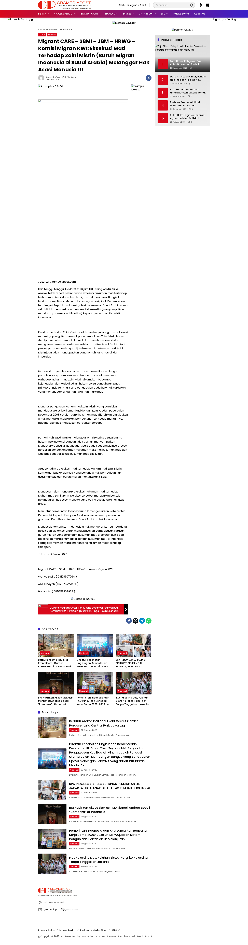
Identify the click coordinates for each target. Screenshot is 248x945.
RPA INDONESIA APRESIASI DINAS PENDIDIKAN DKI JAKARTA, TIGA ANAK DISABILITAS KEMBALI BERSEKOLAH (131, 663)
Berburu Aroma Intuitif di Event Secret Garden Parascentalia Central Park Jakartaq (54, 663)
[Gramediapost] (64, 5)
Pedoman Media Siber (93, 930)
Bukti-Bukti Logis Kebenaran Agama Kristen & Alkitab (187, 117)
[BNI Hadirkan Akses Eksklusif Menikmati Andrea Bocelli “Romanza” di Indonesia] (56, 683)
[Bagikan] (148, 78)
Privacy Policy (46, 930)
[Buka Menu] (208, 5)
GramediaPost (53, 77)
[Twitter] (135, 621)
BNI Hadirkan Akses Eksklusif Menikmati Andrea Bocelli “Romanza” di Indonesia (55, 701)
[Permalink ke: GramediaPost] (42, 78)
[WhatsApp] (148, 621)
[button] (191, 5)
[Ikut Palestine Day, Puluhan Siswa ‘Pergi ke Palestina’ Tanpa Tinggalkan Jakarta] (133, 683)
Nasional (52, 34)
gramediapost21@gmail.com (61, 909)
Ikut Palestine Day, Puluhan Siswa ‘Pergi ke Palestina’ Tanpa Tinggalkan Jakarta (132, 701)
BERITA (42, 34)
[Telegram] (142, 621)
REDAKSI (116, 930)
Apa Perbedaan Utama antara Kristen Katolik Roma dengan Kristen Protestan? (187, 91)
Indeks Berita (67, 930)
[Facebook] (129, 621)
